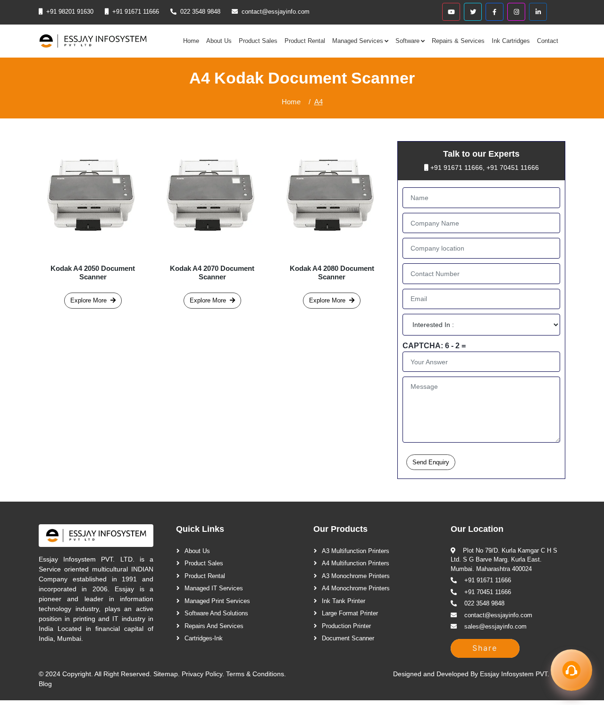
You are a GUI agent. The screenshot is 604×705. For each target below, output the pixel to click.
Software (407, 40)
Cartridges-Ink (204, 638)
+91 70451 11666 (513, 167)
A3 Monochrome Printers (356, 575)
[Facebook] (494, 12)
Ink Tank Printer (343, 600)
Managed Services (357, 40)
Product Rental (305, 40)
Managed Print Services (217, 600)
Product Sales (258, 40)
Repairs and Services (214, 625)
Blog (45, 684)
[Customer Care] (571, 670)
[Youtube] (451, 12)
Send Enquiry (430, 462)
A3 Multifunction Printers (355, 550)
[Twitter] (473, 12)
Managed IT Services (214, 588)
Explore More (88, 300)
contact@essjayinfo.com (276, 11)
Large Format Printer (350, 613)
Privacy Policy (202, 674)
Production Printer (346, 625)
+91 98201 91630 (69, 11)
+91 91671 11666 (135, 11)
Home (191, 40)
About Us (219, 40)
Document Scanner (348, 638)
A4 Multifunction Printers (355, 563)
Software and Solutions (216, 613)
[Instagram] (516, 12)
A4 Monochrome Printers (356, 588)
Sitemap (165, 674)
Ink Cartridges (511, 40)
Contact (547, 40)
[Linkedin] (538, 12)
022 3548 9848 (200, 11)
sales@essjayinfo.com (495, 626)
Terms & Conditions (255, 674)
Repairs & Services (458, 40)
